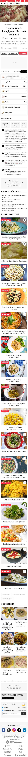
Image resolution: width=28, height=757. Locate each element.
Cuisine (5, 707)
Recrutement (23, 735)
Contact (13, 735)
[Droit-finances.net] (20, 749)
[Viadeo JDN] (20, 752)
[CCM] (7, 746)
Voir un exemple (22, 707)
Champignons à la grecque (10, 204)
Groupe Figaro (21, 737)
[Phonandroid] (20, 755)
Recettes (6, 3)
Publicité (17, 735)
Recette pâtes (6, 594)
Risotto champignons (8, 195)
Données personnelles (8, 736)
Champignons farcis (8, 200)
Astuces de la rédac (8, 710)
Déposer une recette (7, 698)
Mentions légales (13, 737)
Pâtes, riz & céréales (15, 3)
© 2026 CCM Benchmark (14, 739)
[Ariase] (7, 755)
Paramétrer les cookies (19, 736)
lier (6, 162)
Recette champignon (19, 594)
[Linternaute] (7, 749)
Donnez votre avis (18, 25)
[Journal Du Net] (20, 746)
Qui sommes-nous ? (6, 735)
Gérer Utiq (6, 737)
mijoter (16, 163)
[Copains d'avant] (7, 752)
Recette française (7, 598)
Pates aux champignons (9, 208)
